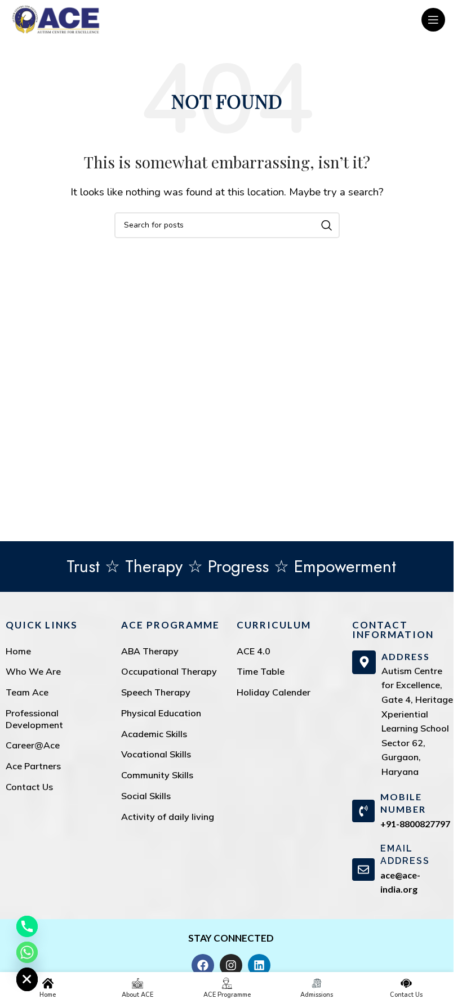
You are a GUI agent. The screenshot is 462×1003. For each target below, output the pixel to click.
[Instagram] (231, 965)
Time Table (261, 671)
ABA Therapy (150, 651)
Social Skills (146, 795)
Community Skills (157, 775)
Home (18, 651)
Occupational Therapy (169, 671)
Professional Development (34, 718)
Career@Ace (33, 745)
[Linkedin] (259, 965)
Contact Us (29, 786)
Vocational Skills (156, 754)
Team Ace (27, 692)
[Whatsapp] (27, 952)
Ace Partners (33, 766)
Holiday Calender (273, 692)
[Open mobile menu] (433, 19)
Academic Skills (154, 733)
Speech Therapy (155, 692)
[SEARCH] (327, 225)
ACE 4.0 (253, 651)
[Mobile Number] (363, 811)
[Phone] (27, 926)
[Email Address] (363, 869)
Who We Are (33, 671)
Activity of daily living (167, 816)
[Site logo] (55, 18)
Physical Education (161, 713)
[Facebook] (203, 965)
